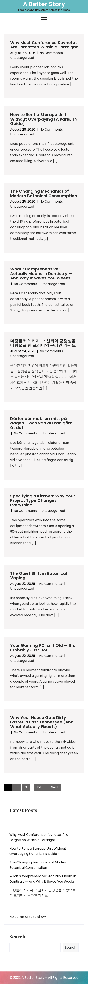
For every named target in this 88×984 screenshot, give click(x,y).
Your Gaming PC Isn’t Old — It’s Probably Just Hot (42, 648)
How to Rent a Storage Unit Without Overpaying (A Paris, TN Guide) (43, 119)
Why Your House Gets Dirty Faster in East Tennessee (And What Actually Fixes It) (42, 722)
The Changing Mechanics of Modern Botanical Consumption (43, 193)
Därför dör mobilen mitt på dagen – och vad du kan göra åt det (41, 423)
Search (17, 937)
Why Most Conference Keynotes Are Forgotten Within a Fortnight (44, 45)
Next (54, 787)
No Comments (51, 53)
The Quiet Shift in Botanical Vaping (38, 576)
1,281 (40, 787)
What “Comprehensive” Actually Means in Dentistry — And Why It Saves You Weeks (41, 273)
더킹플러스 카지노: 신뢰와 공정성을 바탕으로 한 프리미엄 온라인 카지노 (43, 343)
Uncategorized (22, 57)
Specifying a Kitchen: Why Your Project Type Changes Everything (42, 500)
